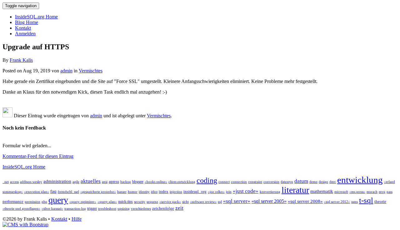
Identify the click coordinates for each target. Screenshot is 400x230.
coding (207, 180)
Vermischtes (90, 70)
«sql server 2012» (337, 201)
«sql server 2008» (305, 201)
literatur (295, 190)
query (58, 200)
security (139, 201)
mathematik (321, 191)
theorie (380, 201)
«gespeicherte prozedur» (98, 191)
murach (372, 191)
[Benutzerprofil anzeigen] (7, 115)
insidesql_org (195, 191)
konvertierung (270, 191)
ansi (105, 182)
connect (224, 182)
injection (176, 191)
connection (239, 182)
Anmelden (25, 33)
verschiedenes (141, 208)
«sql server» (236, 201)
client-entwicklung (181, 182)
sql (220, 201)
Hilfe (77, 219)
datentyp (287, 182)
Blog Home (26, 22)
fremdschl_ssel (68, 191)
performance (12, 201)
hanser (122, 191)
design (323, 182)
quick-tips (125, 201)
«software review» (203, 201)
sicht (185, 201)
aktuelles (91, 181)
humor (133, 191)
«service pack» (170, 201)
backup (125, 182)
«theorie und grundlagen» (21, 208)
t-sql (366, 200)
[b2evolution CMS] (25, 224)
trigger (92, 208)
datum (301, 181)
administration (57, 181)
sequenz (152, 201)
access (14, 182)
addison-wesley (31, 182)
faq (53, 191)
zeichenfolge (163, 208)
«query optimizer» (82, 201)
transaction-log (75, 208)
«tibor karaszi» (52, 208)
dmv (332, 182)
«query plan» (107, 201)
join (229, 191)
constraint (255, 182)
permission (32, 201)
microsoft (341, 191)
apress (114, 181)
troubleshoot (107, 208)
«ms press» (357, 191)
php (44, 201)
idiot (154, 191)
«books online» (156, 182)
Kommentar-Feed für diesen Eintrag (37, 156)
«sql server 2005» (269, 201)
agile (75, 182)
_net (5, 182)
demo (313, 182)
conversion (271, 182)
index (163, 191)
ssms (354, 201)
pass (389, 191)
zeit (179, 208)
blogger (137, 181)
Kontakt (23, 28)
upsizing (124, 208)
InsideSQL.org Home (36, 16)
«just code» (245, 191)
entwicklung (360, 180)
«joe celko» (216, 191)
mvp (382, 191)
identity (144, 191)
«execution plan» (36, 191)
